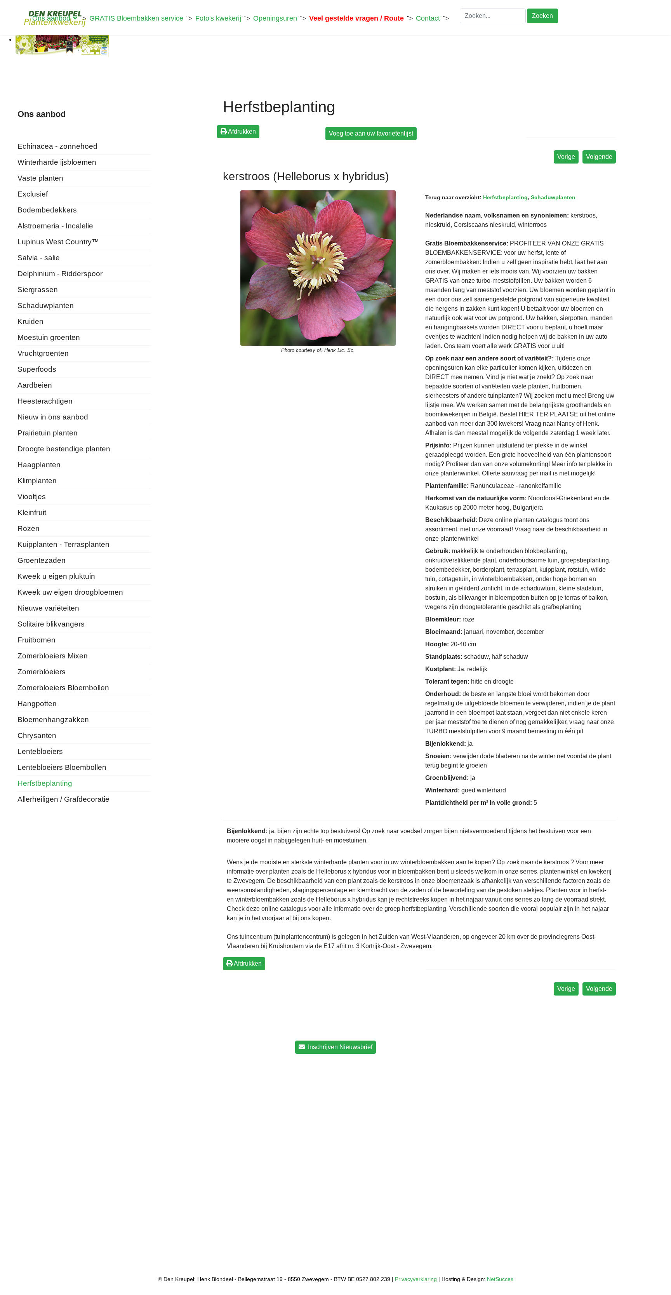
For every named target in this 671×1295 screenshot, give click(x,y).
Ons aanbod (51, 18)
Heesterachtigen (45, 401)
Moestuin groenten (48, 337)
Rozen (28, 528)
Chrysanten (36, 735)
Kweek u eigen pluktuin (56, 576)
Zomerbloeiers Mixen (52, 656)
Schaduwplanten (45, 305)
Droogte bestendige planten (63, 449)
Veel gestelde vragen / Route (356, 18)
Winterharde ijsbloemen (56, 162)
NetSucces (500, 1279)
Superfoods (36, 369)
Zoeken (542, 15)
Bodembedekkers (47, 210)
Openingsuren (275, 18)
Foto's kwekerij (218, 18)
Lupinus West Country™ (58, 242)
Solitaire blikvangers (51, 624)
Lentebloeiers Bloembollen (61, 767)
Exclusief (32, 194)
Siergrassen (37, 289)
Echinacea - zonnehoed (57, 146)
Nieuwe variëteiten (48, 608)
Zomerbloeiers (41, 672)
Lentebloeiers (40, 751)
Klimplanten (37, 481)
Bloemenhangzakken (53, 719)
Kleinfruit (31, 512)
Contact (428, 18)
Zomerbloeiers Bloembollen (63, 688)
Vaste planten (40, 178)
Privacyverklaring (416, 1279)
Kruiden (30, 321)
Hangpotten (37, 704)
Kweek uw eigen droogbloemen (70, 592)
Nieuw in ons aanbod (52, 417)
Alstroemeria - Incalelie (55, 226)
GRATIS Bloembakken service (136, 18)
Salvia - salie (38, 258)
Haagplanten (39, 465)
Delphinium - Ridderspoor (60, 274)
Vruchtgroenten (43, 353)
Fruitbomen (36, 640)
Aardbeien (34, 385)
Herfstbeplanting (44, 783)
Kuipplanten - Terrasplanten (63, 544)
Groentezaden (41, 560)
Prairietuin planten (47, 433)
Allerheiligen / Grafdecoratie (63, 799)
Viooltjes (31, 497)
